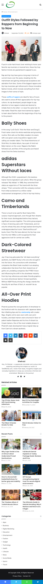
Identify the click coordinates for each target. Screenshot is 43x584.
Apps (4, 522)
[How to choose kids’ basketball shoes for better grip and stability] (11, 469)
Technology (7, 545)
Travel (5, 564)
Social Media (7, 558)
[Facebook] (5, 335)
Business (6, 525)
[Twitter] (10, 335)
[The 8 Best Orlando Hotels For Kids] (11, 415)
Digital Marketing (8, 529)
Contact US (26, 576)
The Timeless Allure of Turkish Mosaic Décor (10, 503)
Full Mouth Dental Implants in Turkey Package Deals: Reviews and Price (32, 455)
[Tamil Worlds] (10, 4)
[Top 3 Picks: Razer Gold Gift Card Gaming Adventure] (11, 392)
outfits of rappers (13, 97)
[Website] (18, 376)
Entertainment (13, 12)
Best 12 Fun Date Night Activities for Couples (30, 401)
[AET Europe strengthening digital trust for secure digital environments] (32, 469)
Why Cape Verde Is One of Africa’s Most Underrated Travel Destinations (10, 455)
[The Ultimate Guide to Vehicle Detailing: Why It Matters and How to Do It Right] (32, 495)
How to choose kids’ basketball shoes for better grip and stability (11, 479)
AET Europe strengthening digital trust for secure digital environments (31, 480)
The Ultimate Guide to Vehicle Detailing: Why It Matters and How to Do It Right (32, 505)
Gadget (5, 542)
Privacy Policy (17, 576)
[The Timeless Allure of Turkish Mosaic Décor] (11, 495)
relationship (25, 312)
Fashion (5, 538)
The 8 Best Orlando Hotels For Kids (9, 424)
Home (5, 12)
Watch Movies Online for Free (31, 424)
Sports (5, 561)
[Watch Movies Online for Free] (31, 415)
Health (5, 548)
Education (6, 532)
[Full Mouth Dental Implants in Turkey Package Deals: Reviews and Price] (32, 444)
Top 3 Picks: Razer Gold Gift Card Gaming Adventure (10, 402)
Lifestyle (6, 551)
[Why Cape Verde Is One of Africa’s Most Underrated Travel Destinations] (11, 444)
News (5, 555)
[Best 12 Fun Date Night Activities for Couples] (31, 392)
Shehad (6, 33)
